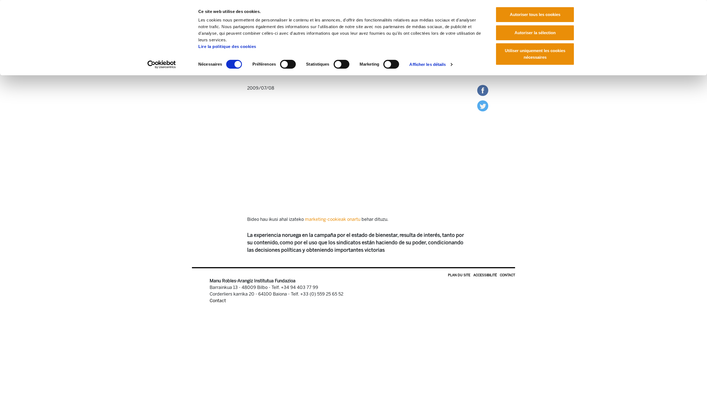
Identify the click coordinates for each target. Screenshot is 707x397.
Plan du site (459, 275)
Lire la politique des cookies (227, 46)
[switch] (288, 64)
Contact (507, 275)
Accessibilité (485, 275)
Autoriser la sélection (535, 32)
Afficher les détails (427, 64)
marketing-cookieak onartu (332, 219)
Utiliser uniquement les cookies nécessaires (535, 54)
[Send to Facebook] (482, 90)
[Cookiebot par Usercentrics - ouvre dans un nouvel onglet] (162, 64)
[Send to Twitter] (482, 105)
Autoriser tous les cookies (535, 14)
